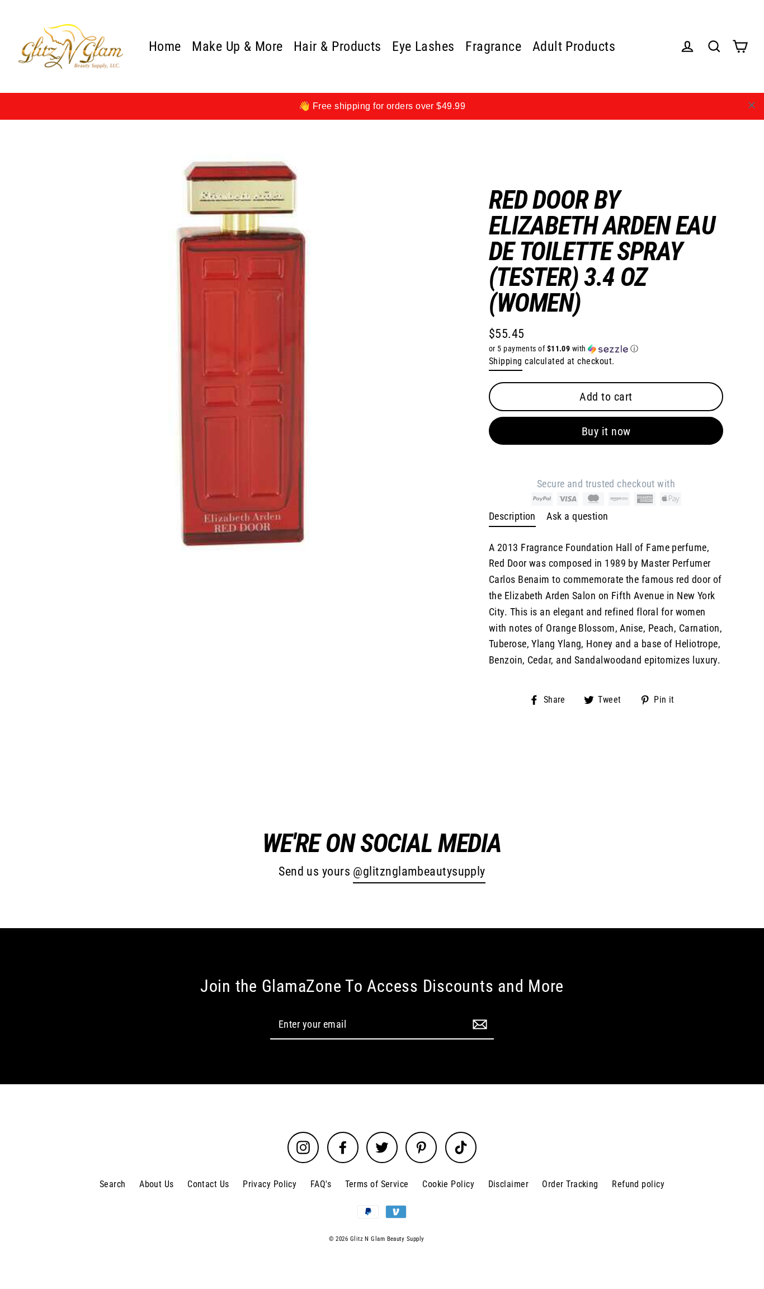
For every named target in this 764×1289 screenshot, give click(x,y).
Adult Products (573, 46)
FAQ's (320, 1184)
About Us (156, 1184)
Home (165, 46)
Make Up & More (237, 46)
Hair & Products (337, 46)
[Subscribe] (478, 1024)
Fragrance (493, 46)
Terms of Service (377, 1184)
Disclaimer (508, 1184)
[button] (606, 349)
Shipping (505, 361)
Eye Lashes (423, 46)
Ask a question (577, 516)
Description (512, 516)
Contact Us (208, 1184)
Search (113, 1184)
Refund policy (638, 1184)
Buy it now (606, 431)
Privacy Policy (269, 1184)
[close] (752, 105)
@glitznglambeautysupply (419, 871)
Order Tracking (570, 1184)
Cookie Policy (448, 1184)
